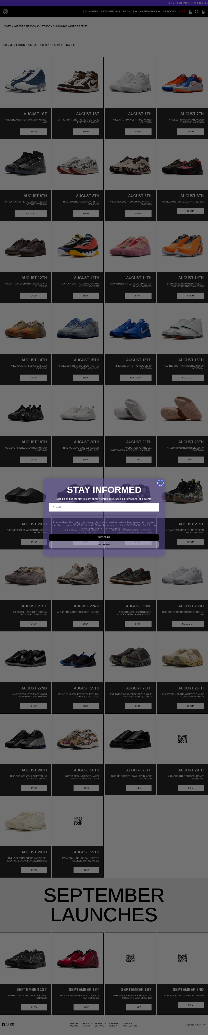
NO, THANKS (104, 545)
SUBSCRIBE (104, 537)
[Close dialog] (160, 482)
